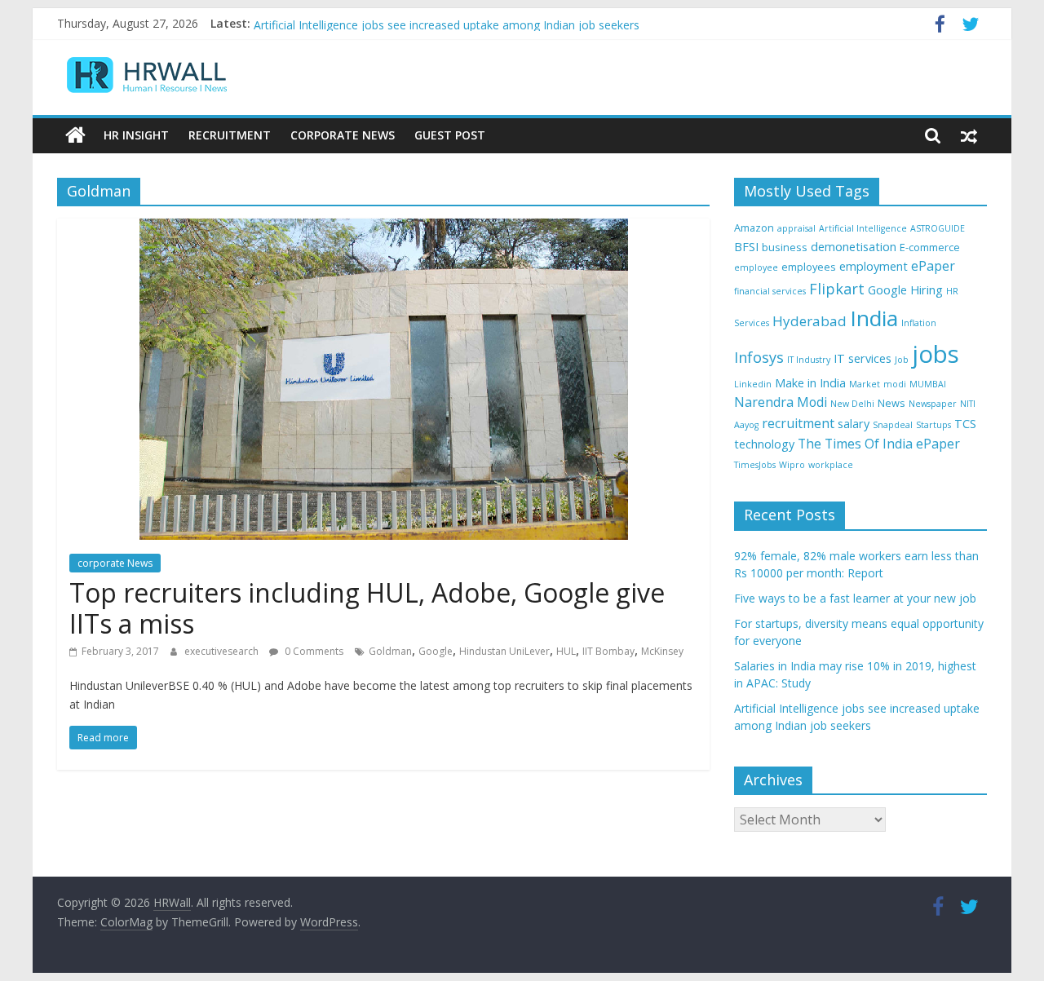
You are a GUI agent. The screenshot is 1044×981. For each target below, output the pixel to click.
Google (435, 651)
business (784, 247)
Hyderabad (809, 321)
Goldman (390, 651)
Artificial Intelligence (863, 228)
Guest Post (449, 135)
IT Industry (808, 359)
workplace (830, 465)
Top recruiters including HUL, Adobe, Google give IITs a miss (367, 608)
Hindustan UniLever (504, 651)
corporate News (115, 563)
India (874, 318)
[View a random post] (969, 135)
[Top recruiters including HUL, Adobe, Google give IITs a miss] (383, 228)
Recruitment (229, 135)
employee (756, 267)
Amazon (754, 227)
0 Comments (312, 651)
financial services (770, 291)
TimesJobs (755, 465)
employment (873, 266)
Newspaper (933, 403)
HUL (566, 651)
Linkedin (753, 384)
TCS (965, 423)
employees (808, 266)
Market (864, 384)
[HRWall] (75, 135)
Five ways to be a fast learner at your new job (855, 598)
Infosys (759, 357)
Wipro (792, 465)
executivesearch (222, 651)
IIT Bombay (608, 651)
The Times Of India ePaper (879, 444)
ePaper (933, 266)
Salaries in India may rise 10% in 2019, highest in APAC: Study (415, 14)
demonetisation (853, 246)
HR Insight (136, 135)
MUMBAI (927, 384)
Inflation (918, 323)
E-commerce (930, 247)
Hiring (926, 290)
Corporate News (342, 135)
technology (764, 444)
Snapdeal (893, 425)
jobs (935, 354)
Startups (933, 425)
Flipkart (837, 288)
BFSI (746, 246)
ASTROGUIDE (937, 228)
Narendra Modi (780, 402)
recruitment (798, 423)
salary (853, 423)
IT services (862, 358)
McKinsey (662, 651)
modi (894, 384)
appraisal (796, 228)
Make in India (810, 383)
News (891, 402)
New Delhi (852, 403)
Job (902, 359)
